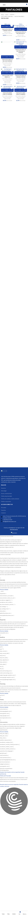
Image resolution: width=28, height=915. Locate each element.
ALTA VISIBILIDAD (7, 80)
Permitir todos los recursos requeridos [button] (9, 784)
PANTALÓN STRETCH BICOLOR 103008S (7, 60)
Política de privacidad (6, 496)
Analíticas (2, 637)
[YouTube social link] (16, 1)
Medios (2, 699)
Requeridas (3, 619)
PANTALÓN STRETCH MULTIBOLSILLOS (20, 32)
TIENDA (12, 14)
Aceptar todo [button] (3, 772)
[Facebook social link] (11, 1)
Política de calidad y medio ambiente (10, 498)
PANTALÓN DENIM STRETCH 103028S (7, 93)
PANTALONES (7, 32)
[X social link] (12, 1)
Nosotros (3, 488)
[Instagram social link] (14, 1)
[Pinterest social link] (17, 1)
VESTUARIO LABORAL (7, 16)
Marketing (2, 684)
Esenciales (2, 580)
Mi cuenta (3, 507)
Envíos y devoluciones (6, 493)
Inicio (2, 14)
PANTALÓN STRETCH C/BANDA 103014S (7, 29)
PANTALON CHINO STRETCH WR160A (20, 93)
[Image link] (4, 472)
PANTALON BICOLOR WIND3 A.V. (7, 76)
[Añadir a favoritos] (11, 25)
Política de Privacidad (5, 775)
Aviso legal (3, 490)
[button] (14, 801)
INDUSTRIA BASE (19, 16)
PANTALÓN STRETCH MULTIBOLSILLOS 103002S (20, 51)
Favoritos (3, 510)
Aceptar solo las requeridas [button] (13, 772)
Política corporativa (6, 501)
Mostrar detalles (4, 589)
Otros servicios (4, 722)
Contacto (3, 512)
